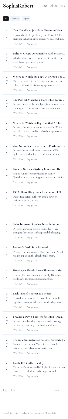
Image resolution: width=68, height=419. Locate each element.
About (53, 5)
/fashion (15, 18)
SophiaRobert (18, 6)
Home (43, 5)
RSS (62, 5)
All (6, 18)
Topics (26, 18)
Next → (58, 390)
